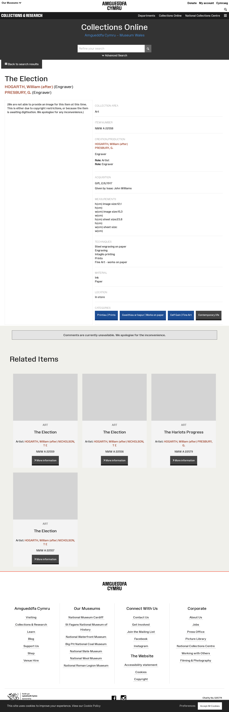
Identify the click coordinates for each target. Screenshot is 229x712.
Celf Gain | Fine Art (181, 314)
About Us (195, 617)
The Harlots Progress (184, 432)
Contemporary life (208, 314)
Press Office (196, 631)
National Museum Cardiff (85, 617)
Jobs (195, 624)
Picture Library (195, 639)
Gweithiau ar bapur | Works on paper (143, 314)
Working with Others (196, 653)
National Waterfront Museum (86, 637)
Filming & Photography (195, 660)
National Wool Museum (86, 658)
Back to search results (23, 64)
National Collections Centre (202, 15)
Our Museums (10, 2)
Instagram (141, 646)
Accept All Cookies (210, 706)
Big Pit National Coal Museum (85, 644)
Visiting (31, 617)
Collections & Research (21, 15)
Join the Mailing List (141, 631)
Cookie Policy (92, 705)
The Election (45, 432)
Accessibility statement (140, 665)
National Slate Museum (86, 651)
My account (206, 3)
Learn (31, 631)
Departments (146, 15)
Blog (31, 639)
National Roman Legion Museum (86, 665)
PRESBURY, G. (18, 92)
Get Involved (141, 624)
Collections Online (170, 15)
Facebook (141, 639)
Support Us (31, 646)
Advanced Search (115, 55)
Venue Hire (31, 660)
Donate (192, 3)
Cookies (141, 672)
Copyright (141, 679)
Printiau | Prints (106, 314)
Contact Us (141, 617)
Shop (31, 653)
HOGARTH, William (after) (29, 86)
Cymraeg (222, 3)
